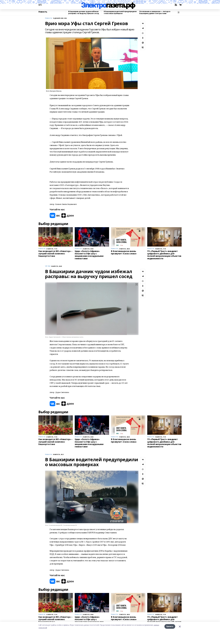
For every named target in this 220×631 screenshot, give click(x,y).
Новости (48, 18)
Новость (42, 12)
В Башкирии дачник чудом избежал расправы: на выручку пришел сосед (83, 12)
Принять (169, 626)
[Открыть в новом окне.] (55, 215)
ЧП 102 (47, 266)
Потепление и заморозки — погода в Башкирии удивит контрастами (154, 12)
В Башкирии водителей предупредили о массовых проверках (120, 12)
